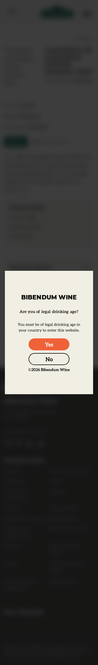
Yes (49, 344)
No (49, 359)
